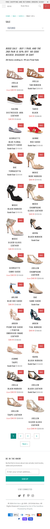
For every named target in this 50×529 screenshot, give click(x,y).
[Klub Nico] (25, 6)
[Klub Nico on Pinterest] (28, 496)
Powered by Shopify (25, 509)
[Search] (39, 6)
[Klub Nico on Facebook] (24, 496)
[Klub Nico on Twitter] (19, 496)
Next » (25, 444)
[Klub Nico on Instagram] (33, 496)
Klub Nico (17, 503)
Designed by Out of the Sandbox (31, 506)
